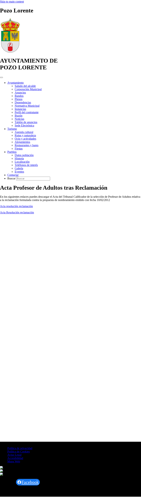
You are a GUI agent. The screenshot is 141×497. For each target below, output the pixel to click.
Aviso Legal (14, 454)
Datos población (24, 155)
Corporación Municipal (28, 89)
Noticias (19, 118)
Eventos (19, 171)
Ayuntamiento (15, 82)
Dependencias (23, 102)
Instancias (20, 109)
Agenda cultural (24, 132)
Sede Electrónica (24, 125)
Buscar (11, 178)
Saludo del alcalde (25, 86)
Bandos (19, 95)
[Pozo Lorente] (10, 51)
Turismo (12, 128)
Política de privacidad (19, 448)
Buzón (18, 115)
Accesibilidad (15, 458)
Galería (19, 168)
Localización (22, 161)
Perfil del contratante (27, 112)
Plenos (18, 99)
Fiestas (19, 148)
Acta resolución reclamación (16, 206)
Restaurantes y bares (26, 145)
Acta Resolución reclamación (17, 212)
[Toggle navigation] (1, 77)
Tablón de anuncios (26, 122)
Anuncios (20, 92)
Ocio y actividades (25, 138)
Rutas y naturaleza (25, 135)
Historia (19, 158)
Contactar (13, 174)
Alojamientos (22, 142)
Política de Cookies (18, 451)
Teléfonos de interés (26, 165)
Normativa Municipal (27, 105)
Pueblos (12, 151)
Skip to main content (12, 1)
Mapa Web (13, 461)
